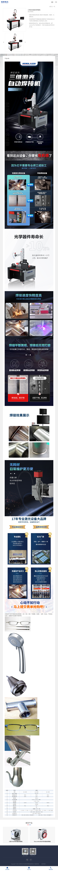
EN (56, 2)
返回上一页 (52, 6)
